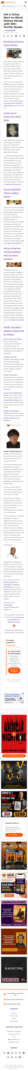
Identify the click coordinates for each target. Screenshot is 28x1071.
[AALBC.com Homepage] (8, 2)
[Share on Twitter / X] (20, 36)
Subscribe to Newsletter (14, 1031)
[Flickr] (19, 1057)
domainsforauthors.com (12, 400)
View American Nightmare (15, 755)
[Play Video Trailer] (14, 734)
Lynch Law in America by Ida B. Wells (12, 116)
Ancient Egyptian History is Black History (12, 193)
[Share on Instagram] (8, 36)
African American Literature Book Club (14, 1067)
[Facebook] (12, 1052)
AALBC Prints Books (10, 375)
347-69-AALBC (14, 1042)
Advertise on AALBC (10, 357)
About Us (14, 1013)
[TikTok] (8, 1057)
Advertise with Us (14, 1034)
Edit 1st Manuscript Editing (13, 339)
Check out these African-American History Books (13, 103)
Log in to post (11, 645)
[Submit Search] (25, 6)
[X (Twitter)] (15, 1052)
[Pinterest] (15, 1057)
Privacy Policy (14, 1016)
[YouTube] (8, 1052)
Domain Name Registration (13, 393)
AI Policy (14, 1018)
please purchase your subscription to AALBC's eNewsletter (12, 584)
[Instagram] (4, 1052)
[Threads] (19, 1052)
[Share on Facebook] (4, 36)
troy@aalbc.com (15, 1039)
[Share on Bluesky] (16, 36)
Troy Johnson (10, 30)
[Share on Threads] (12, 36)
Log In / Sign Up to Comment (14, 670)
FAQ (14, 1036)
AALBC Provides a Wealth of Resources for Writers (14, 331)
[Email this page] (24, 36)
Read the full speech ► (13, 184)
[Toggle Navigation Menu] (25, 2)
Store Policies (14, 1021)
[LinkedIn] (12, 1057)
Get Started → (14, 835)
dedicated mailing (14, 622)
